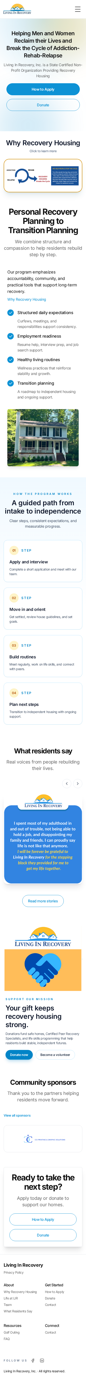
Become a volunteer (55, 1055)
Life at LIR (11, 1298)
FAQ (7, 1339)
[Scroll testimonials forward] (77, 783)
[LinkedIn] (42, 1360)
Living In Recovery (23, 1265)
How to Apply (43, 89)
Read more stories (43, 901)
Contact (50, 1305)
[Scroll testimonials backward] (66, 783)
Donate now (19, 1055)
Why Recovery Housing (43, 143)
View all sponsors (17, 1115)
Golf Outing (12, 1332)
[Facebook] (32, 1360)
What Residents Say (18, 1311)
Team (7, 1305)
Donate (43, 105)
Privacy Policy (13, 1272)
